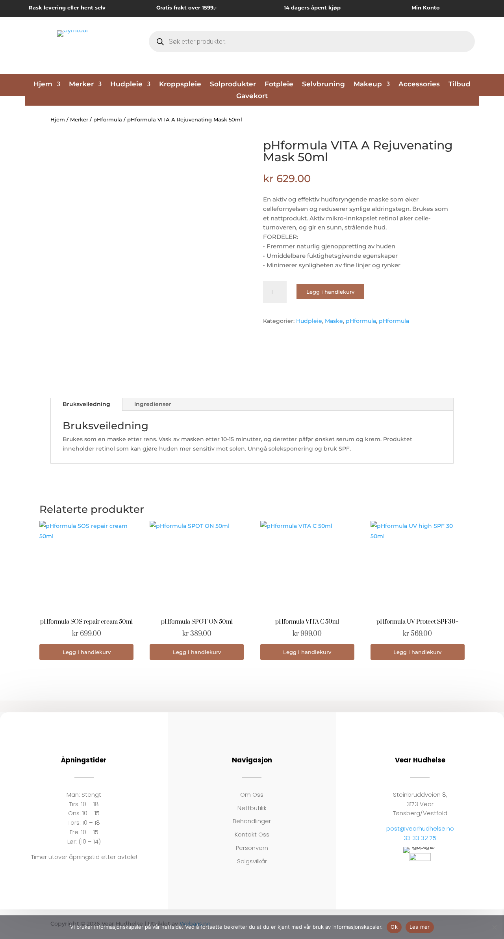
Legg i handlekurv (330, 292)
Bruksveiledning (86, 404)
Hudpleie (126, 84)
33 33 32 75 (420, 838)
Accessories (419, 84)
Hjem (42, 84)
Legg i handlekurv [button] (87, 652)
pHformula (107, 120)
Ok (394, 927)
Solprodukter (233, 84)
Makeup (368, 84)
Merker (81, 84)
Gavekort (252, 96)
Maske (334, 320)
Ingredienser (152, 404)
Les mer (420, 927)
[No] (494, 927)
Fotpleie (279, 84)
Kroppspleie (180, 84)
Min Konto (425, 7)
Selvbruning (323, 84)
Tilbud (459, 84)
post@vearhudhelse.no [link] (420, 828)
